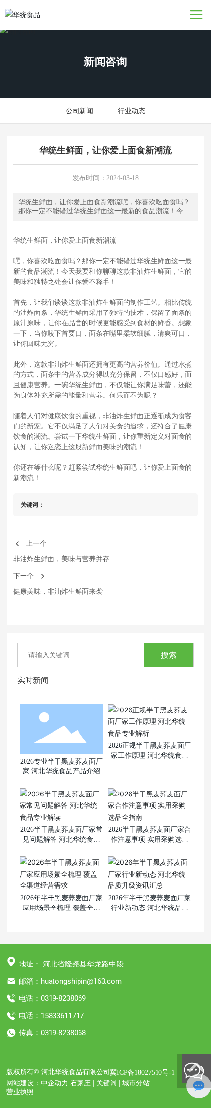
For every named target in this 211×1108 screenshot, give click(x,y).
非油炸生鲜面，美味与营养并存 (61, 559)
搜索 (169, 655)
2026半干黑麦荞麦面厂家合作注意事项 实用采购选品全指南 (149, 839)
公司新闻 (79, 110)
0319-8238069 (63, 998)
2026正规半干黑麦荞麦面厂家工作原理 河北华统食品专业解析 (149, 755)
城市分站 (136, 1083)
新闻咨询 (105, 61)
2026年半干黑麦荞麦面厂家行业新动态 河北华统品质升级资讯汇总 (149, 907)
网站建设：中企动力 (37, 1083)
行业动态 (131, 110)
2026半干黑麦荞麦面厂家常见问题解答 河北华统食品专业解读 (61, 839)
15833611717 (62, 1015)
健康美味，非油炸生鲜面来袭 (58, 591)
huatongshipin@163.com (81, 981)
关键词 (106, 1083)
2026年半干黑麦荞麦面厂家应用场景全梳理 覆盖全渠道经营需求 (61, 907)
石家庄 (80, 1083)
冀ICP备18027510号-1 (142, 1072)
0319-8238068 (63, 1032)
